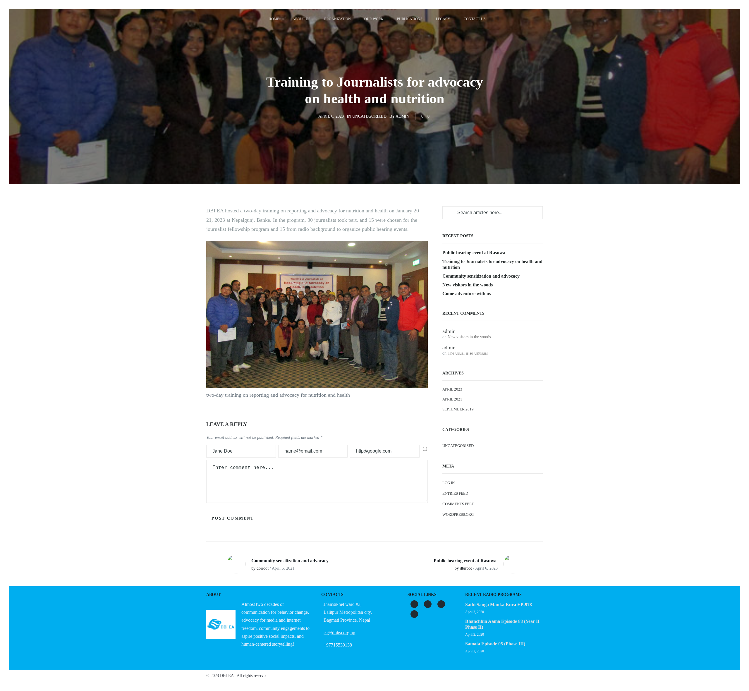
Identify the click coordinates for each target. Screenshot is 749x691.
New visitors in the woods (467, 284)
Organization (337, 19)
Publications (409, 19)
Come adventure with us (466, 293)
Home (274, 19)
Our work (374, 19)
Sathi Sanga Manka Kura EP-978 (498, 604)
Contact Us (475, 19)
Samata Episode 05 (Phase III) (495, 643)
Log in (448, 483)
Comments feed (458, 504)
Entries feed (455, 493)
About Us (301, 19)
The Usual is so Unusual (468, 353)
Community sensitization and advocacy (481, 276)
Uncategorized (369, 116)
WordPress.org (458, 514)
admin (402, 116)
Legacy (443, 19)
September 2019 (458, 409)
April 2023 (452, 389)
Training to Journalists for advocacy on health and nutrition (492, 264)
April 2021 (452, 399)
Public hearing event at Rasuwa (474, 252)
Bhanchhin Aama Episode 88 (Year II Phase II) (502, 624)
